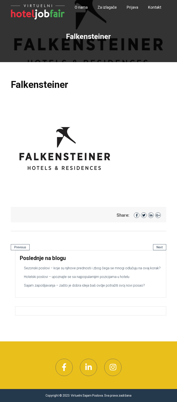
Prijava (132, 7)
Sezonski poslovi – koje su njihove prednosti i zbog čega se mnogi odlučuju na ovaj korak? (92, 268)
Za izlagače (107, 7)
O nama (81, 7)
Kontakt (154, 7)
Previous (20, 247)
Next (159, 247)
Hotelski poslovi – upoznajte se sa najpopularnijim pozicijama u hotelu (76, 277)
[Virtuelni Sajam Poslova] (38, 11)
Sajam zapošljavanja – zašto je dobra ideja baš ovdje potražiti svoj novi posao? (84, 285)
